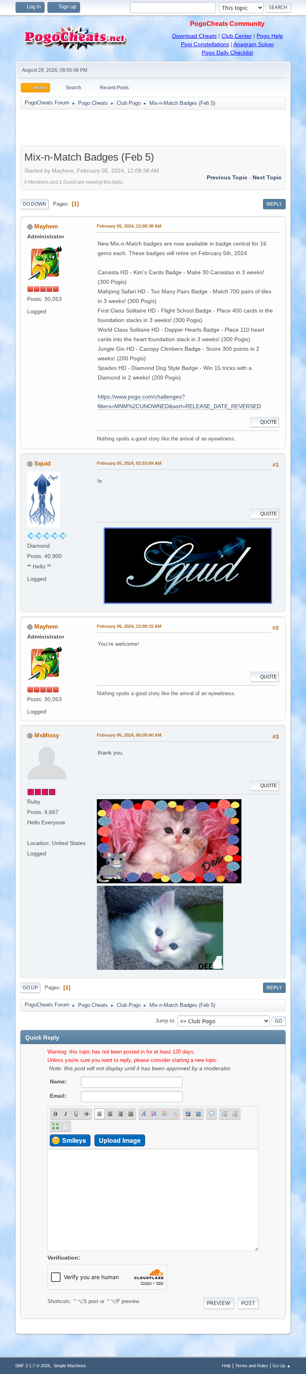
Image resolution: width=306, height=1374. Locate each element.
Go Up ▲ (282, 1365)
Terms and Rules (251, 1365)
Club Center (237, 36)
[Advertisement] (153, 128)
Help (226, 1365)
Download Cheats (194, 36)
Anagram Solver (253, 44)
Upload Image (120, 1140)
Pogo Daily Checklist (227, 52)
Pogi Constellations (205, 44)
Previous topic (227, 177)
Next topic (267, 177)
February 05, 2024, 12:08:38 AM (129, 226)
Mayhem (46, 226)
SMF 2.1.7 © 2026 (32, 1365)
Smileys (74, 1140)
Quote (268, 422)
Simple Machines (69, 1365)
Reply (274, 204)
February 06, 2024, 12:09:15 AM (129, 626)
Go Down (34, 204)
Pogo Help (270, 36)
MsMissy (46, 735)
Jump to (164, 1021)
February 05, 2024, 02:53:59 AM (129, 463)
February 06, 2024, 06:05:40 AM (129, 735)
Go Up (30, 988)
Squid (42, 463)
